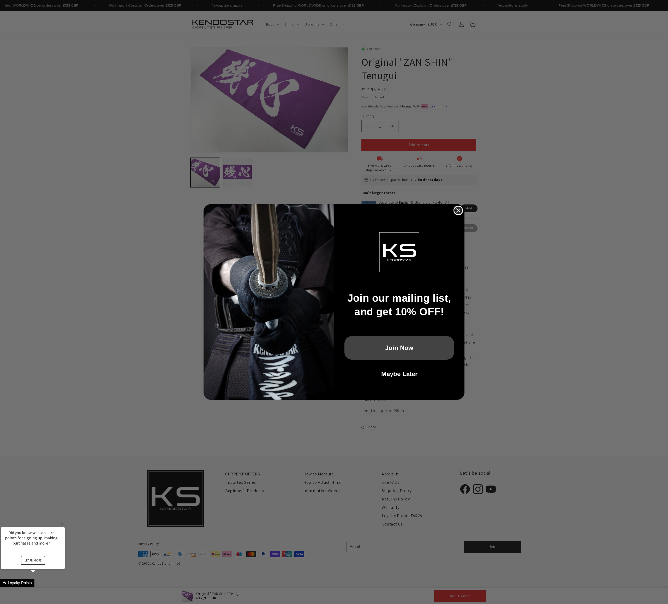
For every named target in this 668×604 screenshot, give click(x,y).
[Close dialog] (458, 210)
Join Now (399, 347)
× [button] (62, 523)
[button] (39, 583)
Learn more (33, 560)
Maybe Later (399, 373)
